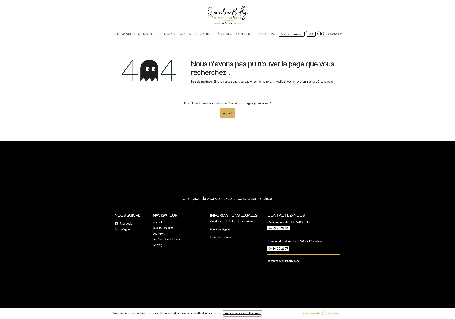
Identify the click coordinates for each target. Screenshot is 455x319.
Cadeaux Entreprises (291, 34)
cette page (326, 82)
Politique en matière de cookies (242, 313)
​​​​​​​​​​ (311, 34)
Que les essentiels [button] (311, 313)
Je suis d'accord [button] (332, 313)
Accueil (227, 113)
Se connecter (334, 34)
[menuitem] (134, 34)
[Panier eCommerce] (320, 34)
